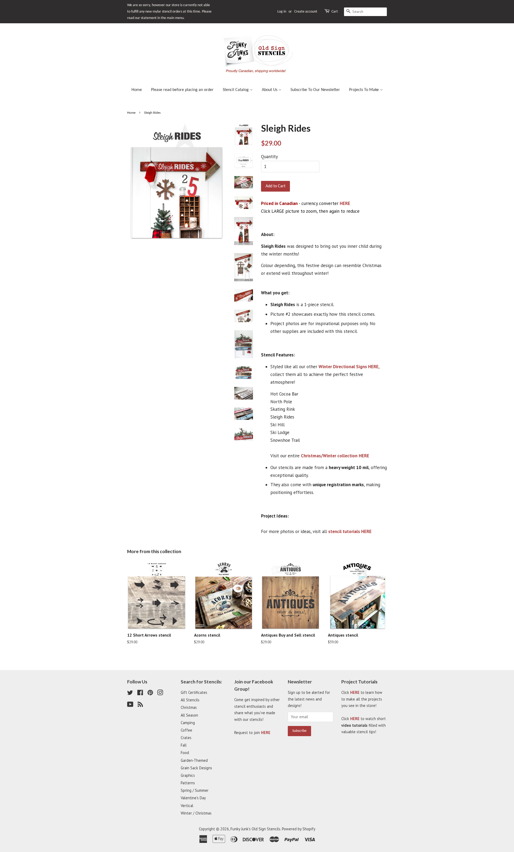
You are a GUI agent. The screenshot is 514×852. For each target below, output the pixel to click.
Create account (305, 12)
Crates (186, 737)
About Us (270, 90)
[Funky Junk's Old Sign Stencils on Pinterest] (150, 693)
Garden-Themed (194, 760)
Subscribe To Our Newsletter (315, 90)
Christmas (189, 707)
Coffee (186, 730)
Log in (281, 12)
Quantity (269, 156)
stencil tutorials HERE (350, 531)
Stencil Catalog (236, 90)
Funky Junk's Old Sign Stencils (255, 828)
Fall (184, 745)
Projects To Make (364, 90)
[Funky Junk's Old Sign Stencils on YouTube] (130, 705)
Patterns (188, 782)
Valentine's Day (193, 797)
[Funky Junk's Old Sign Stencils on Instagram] (160, 693)
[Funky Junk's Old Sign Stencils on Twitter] (130, 693)
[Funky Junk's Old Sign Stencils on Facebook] (140, 693)
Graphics (188, 775)
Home (136, 90)
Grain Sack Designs (196, 767)
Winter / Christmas (196, 813)
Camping (188, 722)
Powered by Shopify (298, 828)
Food (185, 752)
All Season (189, 715)
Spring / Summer (195, 790)
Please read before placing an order (182, 90)
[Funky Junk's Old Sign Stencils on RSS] (140, 705)
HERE (345, 203)
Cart (334, 12)
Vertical (187, 805)
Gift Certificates (194, 692)
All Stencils (190, 699)
